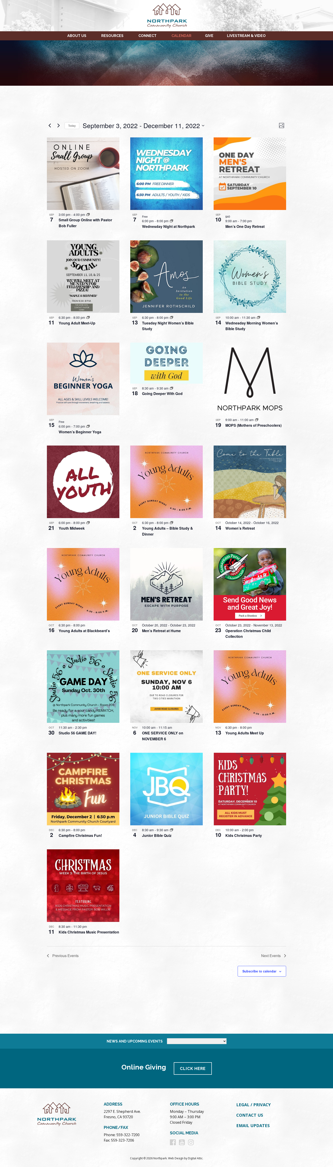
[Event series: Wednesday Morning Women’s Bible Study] (258, 317)
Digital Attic (195, 1158)
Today (72, 125)
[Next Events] (58, 125)
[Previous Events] (49, 125)
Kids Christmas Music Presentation (89, 932)
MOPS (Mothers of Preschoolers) (253, 425)
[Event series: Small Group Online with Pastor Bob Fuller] (88, 214)
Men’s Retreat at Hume (161, 630)
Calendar (181, 36)
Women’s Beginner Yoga (80, 431)
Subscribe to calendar (259, 971)
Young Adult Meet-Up (77, 323)
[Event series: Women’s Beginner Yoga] (88, 426)
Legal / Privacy (253, 1104)
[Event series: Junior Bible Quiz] (171, 830)
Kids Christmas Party (243, 835)
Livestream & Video (246, 36)
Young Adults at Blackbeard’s (84, 630)
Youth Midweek (72, 528)
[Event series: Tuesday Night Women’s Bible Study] (171, 317)
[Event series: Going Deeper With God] (171, 388)
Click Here (193, 1068)
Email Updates (253, 1125)
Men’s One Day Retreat (245, 226)
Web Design (175, 1158)
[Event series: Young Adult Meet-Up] (88, 317)
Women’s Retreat (240, 528)
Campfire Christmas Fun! (80, 835)
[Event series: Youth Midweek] (88, 522)
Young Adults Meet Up (244, 733)
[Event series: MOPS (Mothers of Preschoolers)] (256, 419)
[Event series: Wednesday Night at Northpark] (171, 221)
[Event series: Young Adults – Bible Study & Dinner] (171, 522)
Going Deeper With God (162, 393)
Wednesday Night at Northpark (168, 226)
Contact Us (249, 1115)
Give (209, 36)
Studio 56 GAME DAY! (77, 733)
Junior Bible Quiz (156, 835)
